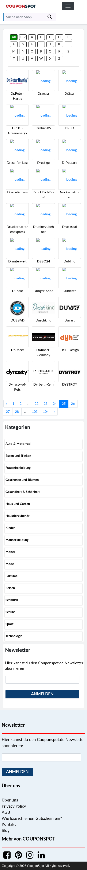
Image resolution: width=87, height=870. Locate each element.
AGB (6, 813)
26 (73, 403)
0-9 (23, 37)
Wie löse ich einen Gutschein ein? (32, 819)
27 (8, 411)
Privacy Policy (14, 806)
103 (35, 411)
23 (46, 403)
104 (46, 411)
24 (55, 403)
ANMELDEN (42, 694)
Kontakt (9, 825)
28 (17, 411)
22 (36, 403)
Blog (6, 831)
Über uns (10, 800)
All (14, 37)
